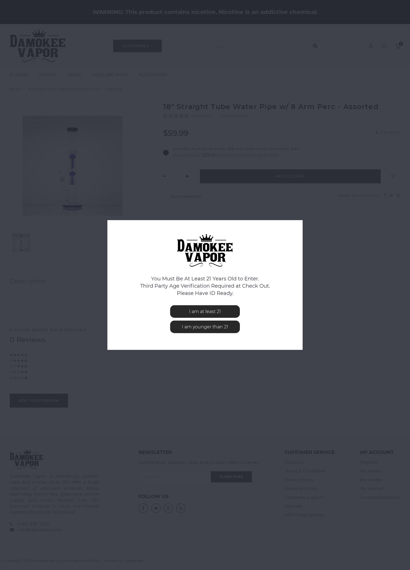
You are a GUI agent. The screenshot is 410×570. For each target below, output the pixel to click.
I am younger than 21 (205, 327)
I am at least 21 (205, 311)
